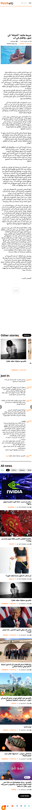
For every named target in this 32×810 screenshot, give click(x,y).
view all (27, 335)
